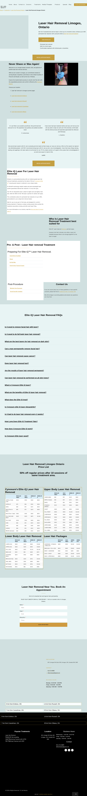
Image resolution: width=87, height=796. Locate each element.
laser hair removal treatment (71, 33)
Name (21, 604)
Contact (69, 742)
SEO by (43, 794)
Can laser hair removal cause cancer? (20, 356)
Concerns (28, 4)
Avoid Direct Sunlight (15, 255)
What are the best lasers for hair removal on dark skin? (27, 341)
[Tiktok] (72, 750)
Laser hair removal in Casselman (20, 106)
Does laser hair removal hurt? (17, 363)
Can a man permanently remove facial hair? (22, 349)
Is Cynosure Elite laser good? (17, 436)
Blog (70, 4)
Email (21, 611)
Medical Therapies (47, 4)
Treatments (37, 4)
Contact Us (22, 4)
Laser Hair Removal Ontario (17, 10)
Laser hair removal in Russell (19, 101)
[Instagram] (66, 750)
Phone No (22, 617)
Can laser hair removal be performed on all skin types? (27, 378)
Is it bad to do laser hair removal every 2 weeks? (24, 414)
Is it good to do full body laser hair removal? (22, 334)
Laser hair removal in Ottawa (19, 111)
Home (10, 4)
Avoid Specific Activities (16, 291)
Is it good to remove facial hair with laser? (22, 327)
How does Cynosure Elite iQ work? (19, 429)
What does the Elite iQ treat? (16, 400)
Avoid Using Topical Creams (17, 265)
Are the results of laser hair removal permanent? (24, 370)
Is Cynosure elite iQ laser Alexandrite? (20, 407)
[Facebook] (69, 750)
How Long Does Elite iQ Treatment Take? (21, 421)
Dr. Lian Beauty (3, 7)
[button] (25, 255)
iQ (10, 211)
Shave (11, 259)
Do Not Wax (13, 262)
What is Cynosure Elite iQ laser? (18, 385)
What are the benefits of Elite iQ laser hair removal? (25, 392)
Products (57, 4)
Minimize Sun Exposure (16, 288)
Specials (65, 4)
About (15, 4)
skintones (64, 229)
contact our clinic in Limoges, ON (68, 291)
